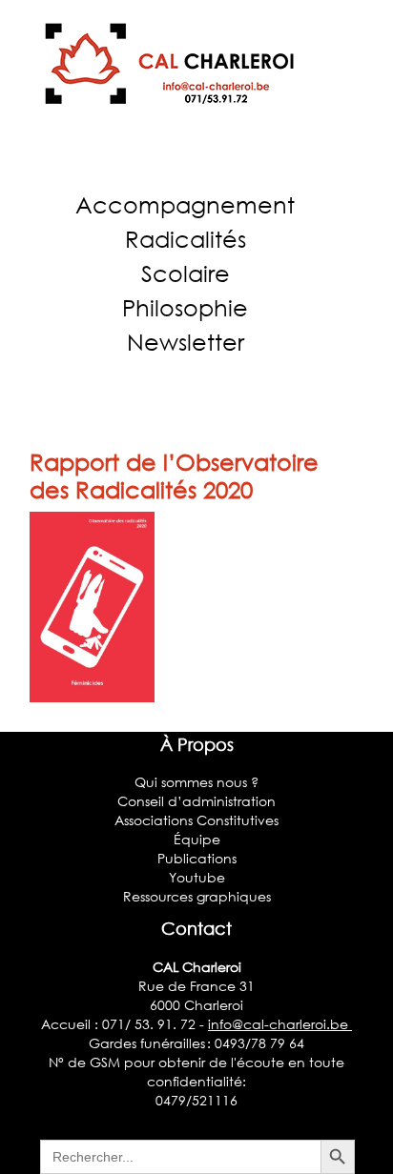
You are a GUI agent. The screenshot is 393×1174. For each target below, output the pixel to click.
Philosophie (185, 307)
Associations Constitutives (196, 820)
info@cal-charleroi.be (280, 1024)
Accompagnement (185, 204)
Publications (197, 858)
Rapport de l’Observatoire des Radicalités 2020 (174, 475)
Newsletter (185, 341)
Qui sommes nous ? (196, 782)
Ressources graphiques (197, 896)
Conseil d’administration (196, 801)
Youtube (197, 877)
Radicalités (185, 239)
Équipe (197, 839)
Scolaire (185, 273)
